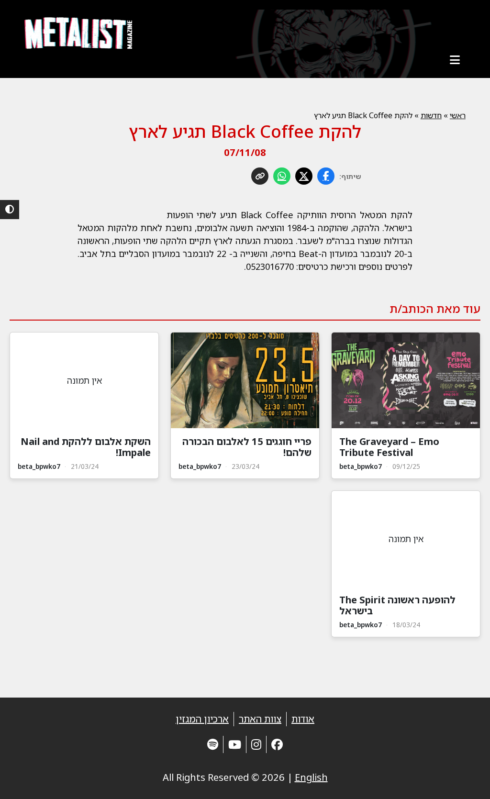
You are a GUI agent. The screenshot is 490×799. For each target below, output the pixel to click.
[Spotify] (212, 744)
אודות (302, 718)
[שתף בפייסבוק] (325, 176)
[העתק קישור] (259, 176)
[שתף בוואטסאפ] (281, 176)
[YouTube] (234, 744)
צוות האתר (260, 718)
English (311, 777)
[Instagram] (256, 744)
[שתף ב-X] (303, 176)
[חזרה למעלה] (466, 779)
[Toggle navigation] (455, 59)
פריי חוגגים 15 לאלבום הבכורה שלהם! (247, 447)
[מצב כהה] (9, 209)
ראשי (458, 115)
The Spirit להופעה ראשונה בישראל (397, 605)
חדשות (431, 115)
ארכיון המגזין (202, 718)
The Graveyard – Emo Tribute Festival (389, 447)
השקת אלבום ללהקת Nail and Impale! (86, 447)
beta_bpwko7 (360, 466)
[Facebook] (277, 744)
